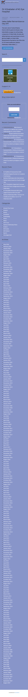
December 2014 (8, 501)
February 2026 (7, 246)
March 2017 (7, 447)
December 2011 (8, 575)
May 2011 (6, 590)
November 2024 (8, 269)
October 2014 (7, 505)
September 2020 (8, 366)
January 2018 (7, 426)
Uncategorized (8, 235)
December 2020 (8, 362)
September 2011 (8, 581)
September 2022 (8, 321)
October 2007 (7, 678)
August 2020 (7, 368)
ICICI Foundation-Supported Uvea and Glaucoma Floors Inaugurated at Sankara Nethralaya (14, 186)
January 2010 (7, 623)
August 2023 (7, 298)
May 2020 (6, 372)
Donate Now (17, 92)
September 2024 (8, 273)
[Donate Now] (10, 82)
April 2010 (6, 616)
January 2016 (7, 474)
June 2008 (6, 662)
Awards (6, 210)
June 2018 (6, 418)
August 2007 (7, 683)
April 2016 (6, 468)
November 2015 (8, 478)
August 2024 (7, 275)
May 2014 (6, 515)
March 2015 (7, 494)
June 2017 (6, 441)
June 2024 (6, 279)
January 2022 (7, 337)
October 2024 (7, 271)
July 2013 (6, 536)
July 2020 (6, 370)
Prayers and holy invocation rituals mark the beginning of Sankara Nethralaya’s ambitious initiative (14, 135)
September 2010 (8, 606)
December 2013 (8, 525)
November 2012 (8, 552)
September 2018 (8, 412)
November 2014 (8, 503)
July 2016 (6, 461)
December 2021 (8, 339)
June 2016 (6, 463)
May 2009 (6, 639)
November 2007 (8, 676)
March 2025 (7, 261)
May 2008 (6, 664)
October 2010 (7, 604)
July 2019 (6, 391)
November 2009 (8, 627)
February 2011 (7, 596)
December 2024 (8, 267)
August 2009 (7, 633)
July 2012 (6, 561)
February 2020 (7, 376)
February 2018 (7, 424)
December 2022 (8, 314)
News (5, 220)
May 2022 (6, 329)
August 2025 (7, 254)
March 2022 (7, 333)
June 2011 (6, 587)
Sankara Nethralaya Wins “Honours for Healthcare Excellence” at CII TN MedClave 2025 (14, 197)
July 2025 (6, 257)
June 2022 (6, 327)
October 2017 (7, 432)
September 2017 (8, 434)
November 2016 (8, 453)
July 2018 (6, 416)
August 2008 (7, 658)
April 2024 (6, 283)
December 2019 (8, 381)
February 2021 (7, 358)
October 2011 (7, 579)
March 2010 (7, 618)
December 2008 (8, 649)
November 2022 (8, 317)
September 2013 (8, 532)
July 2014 (6, 511)
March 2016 (7, 470)
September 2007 (8, 680)
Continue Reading (7, 48)
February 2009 (7, 645)
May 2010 (6, 614)
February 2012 (7, 571)
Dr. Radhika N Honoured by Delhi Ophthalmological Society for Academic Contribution (14, 174)
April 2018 (6, 420)
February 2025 (7, 263)
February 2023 (7, 310)
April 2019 (6, 397)
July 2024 (6, 277)
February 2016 (7, 472)
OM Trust (6, 222)
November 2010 (8, 602)
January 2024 (7, 290)
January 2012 (7, 573)
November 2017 (8, 430)
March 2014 (7, 519)
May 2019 (6, 395)
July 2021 (6, 350)
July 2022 (6, 325)
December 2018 (8, 405)
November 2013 (8, 527)
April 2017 (6, 445)
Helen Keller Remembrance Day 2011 (13, 22)
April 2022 (6, 331)
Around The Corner (15, 17)
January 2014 (7, 523)
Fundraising (7, 216)
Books (5, 212)
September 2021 (8, 346)
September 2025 (8, 252)
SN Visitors (7, 231)
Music (5, 218)
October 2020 (7, 364)
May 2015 (6, 490)
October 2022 (7, 319)
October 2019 (7, 385)
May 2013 (6, 540)
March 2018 (7, 422)
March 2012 (7, 569)
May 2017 (6, 443)
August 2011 (7, 583)
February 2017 (7, 449)
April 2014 (6, 517)
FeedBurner (17, 117)
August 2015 (7, 484)
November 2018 (8, 407)
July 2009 (6, 635)
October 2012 (7, 554)
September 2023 (8, 296)
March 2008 (7, 668)
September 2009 (8, 631)
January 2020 (7, 379)
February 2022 (7, 335)
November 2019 (8, 383)
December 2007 (8, 674)
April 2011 (6, 592)
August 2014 (7, 509)
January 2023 (7, 312)
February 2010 (7, 620)
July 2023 (6, 300)
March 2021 (7, 356)
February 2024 (7, 288)
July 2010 (6, 610)
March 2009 (7, 643)
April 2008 (6, 666)
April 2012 (6, 567)
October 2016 (7, 455)
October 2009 (7, 629)
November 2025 (8, 250)
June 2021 (6, 352)
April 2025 (6, 259)
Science (6, 226)
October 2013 (7, 529)
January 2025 (7, 265)
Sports (5, 233)
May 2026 (6, 244)
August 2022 (7, 323)
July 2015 (6, 486)
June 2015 (6, 488)
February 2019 (7, 401)
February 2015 (7, 496)
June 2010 (6, 612)
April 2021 (6, 354)
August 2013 (7, 534)
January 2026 (7, 248)
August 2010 (7, 608)
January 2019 (7, 403)
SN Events (6, 229)
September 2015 (8, 482)
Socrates (17, 692)
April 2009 (6, 641)
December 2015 (8, 476)
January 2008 (7, 672)
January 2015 (7, 498)
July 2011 (6, 585)
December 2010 (8, 600)
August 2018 (7, 414)
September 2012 (8, 556)
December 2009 (8, 625)
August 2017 (7, 436)
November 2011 (8, 577)
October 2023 (7, 294)
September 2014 (8, 507)
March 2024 (7, 285)
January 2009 (7, 647)
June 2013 (6, 538)
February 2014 (7, 521)
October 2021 (7, 343)
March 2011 (7, 594)
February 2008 (7, 670)
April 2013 (6, 542)
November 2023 (8, 292)
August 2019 (7, 389)
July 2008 (6, 660)
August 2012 (7, 558)
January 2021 (7, 360)
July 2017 (6, 439)
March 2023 (7, 308)
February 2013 (7, 546)
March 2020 (7, 374)
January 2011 (7, 598)
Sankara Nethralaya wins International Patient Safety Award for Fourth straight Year (14, 180)
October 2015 (7, 480)
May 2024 (6, 281)
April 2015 (6, 492)
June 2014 (6, 513)
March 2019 (7, 399)
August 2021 (7, 348)
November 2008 (8, 651)
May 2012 (6, 565)
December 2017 (8, 428)
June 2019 (6, 393)
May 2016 (6, 465)
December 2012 (8, 550)
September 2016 (8, 457)
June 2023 (6, 302)
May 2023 (6, 304)
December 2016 (8, 451)
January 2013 (7, 548)
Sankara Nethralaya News (10, 224)
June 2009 (6, 637)
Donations (6, 214)
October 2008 (7, 654)
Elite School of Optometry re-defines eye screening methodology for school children (13, 129)
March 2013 (7, 544)
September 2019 (8, 387)
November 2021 (8, 341)
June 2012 (6, 563)
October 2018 (7, 410)
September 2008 (8, 656)
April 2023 (6, 306)
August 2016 (7, 459)
